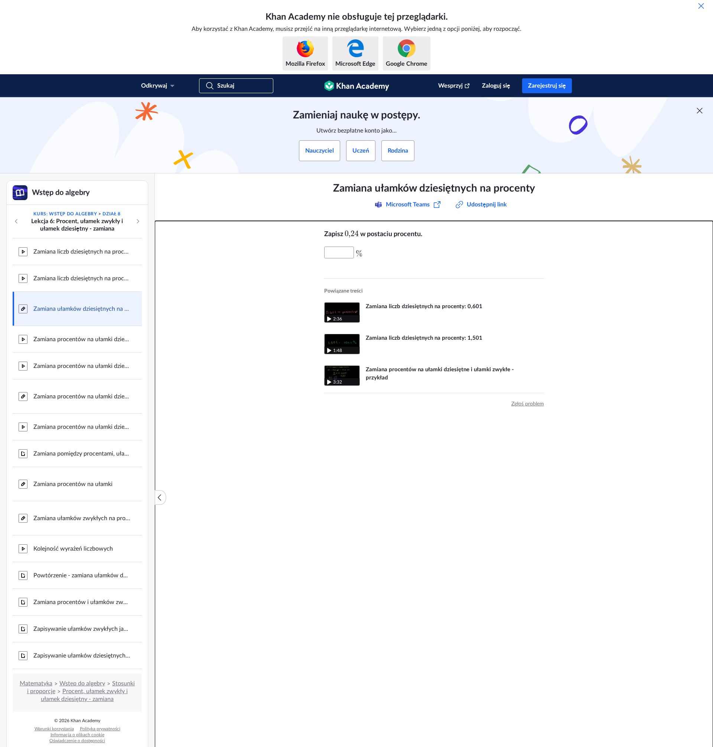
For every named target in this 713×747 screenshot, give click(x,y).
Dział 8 (111, 214)
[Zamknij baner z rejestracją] (699, 110)
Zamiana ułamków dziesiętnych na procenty (81, 309)
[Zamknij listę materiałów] (160, 497)
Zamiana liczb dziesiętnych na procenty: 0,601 (81, 252)
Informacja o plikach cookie (77, 735)
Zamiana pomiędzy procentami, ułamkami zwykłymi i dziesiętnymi (81, 454)
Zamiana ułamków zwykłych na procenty (81, 518)
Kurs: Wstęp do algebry (65, 214)
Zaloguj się (496, 86)
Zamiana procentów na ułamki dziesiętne (81, 396)
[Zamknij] (701, 6)
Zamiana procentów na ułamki (73, 484)
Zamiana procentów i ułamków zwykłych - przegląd (81, 602)
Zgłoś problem (527, 404)
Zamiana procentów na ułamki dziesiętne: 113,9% (81, 366)
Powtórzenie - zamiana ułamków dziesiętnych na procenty (81, 575)
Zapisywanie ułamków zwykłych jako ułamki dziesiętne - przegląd (81, 629)
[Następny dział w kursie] (137, 221)
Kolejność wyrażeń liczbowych (73, 549)
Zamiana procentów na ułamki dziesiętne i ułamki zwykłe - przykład (81, 427)
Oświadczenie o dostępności (77, 740)
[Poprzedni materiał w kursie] (16, 221)
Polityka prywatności (100, 729)
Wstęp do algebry (82, 683)
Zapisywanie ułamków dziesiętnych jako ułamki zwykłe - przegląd (81, 656)
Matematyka (36, 683)
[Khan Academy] (356, 86)
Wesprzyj (450, 86)
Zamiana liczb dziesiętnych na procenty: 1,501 (81, 278)
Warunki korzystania (54, 729)
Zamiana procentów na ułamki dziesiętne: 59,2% (81, 339)
